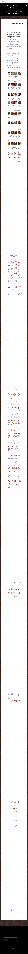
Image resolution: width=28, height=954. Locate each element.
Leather (13, 916)
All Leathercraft (14, 23)
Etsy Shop (11, 48)
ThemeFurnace (22, 949)
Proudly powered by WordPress (8, 949)
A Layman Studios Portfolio (14, 6)
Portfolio (14, 27)
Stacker (14, 948)
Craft (10, 916)
